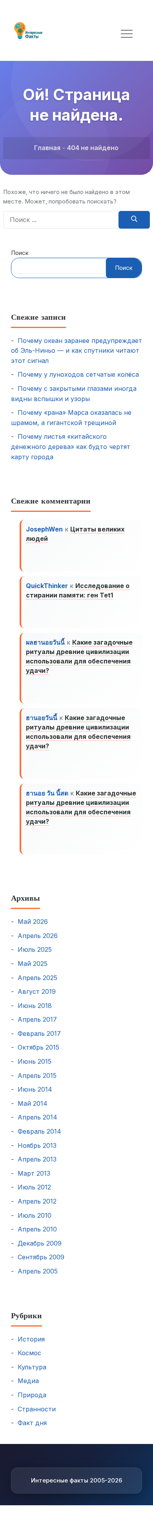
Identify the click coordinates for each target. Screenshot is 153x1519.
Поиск (20, 253)
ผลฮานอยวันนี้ (45, 642)
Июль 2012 (34, 1187)
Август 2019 (37, 991)
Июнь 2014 (35, 1089)
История (31, 1339)
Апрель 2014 (37, 1117)
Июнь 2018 (35, 1006)
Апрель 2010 (37, 1229)
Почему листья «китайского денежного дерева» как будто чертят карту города (70, 446)
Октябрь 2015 (38, 1047)
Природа (32, 1395)
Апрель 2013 (37, 1159)
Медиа (28, 1381)
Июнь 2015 (34, 1061)
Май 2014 (32, 1103)
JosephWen (44, 529)
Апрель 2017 (37, 1019)
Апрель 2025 (37, 978)
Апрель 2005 (38, 1271)
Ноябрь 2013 (37, 1145)
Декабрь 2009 (40, 1243)
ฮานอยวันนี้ (41, 718)
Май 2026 (33, 921)
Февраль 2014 (39, 1131)
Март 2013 (34, 1173)
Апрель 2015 (37, 1075)
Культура (32, 1367)
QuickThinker (47, 586)
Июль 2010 (34, 1215)
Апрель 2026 (38, 936)
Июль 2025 (35, 949)
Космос (29, 1353)
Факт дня (32, 1423)
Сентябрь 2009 (41, 1257)
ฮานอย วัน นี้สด (47, 793)
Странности (37, 1409)
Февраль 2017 (39, 1033)
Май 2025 (32, 963)
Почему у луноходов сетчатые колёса (78, 374)
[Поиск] (134, 220)
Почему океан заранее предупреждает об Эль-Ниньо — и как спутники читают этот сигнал (76, 351)
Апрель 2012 (37, 1201)
